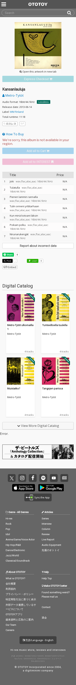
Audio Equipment (51, 544)
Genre (12, 512)
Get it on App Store (23, 488)
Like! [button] (34, 260)
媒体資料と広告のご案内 (20, 619)
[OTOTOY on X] (12, 478)
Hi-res (9, 518)
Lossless (43, 102)
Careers (10, 630)
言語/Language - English (39, 640)
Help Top (47, 578)
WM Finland (17, 112)
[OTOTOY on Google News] (64, 478)
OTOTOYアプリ (14, 614)
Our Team (11, 624)
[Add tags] (22, 123)
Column (46, 529)
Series (45, 518)
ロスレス (11, 123)
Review (46, 534)
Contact (46, 607)
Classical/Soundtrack (18, 560)
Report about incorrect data (38, 246)
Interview (47, 523)
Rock (8, 523)
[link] (38, 79)
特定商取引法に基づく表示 (21, 599)
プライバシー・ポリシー (20, 594)
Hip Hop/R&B (13, 544)
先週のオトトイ (50, 550)
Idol (8, 534)
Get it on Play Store (51, 488)
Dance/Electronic (15, 550)
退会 (44, 617)
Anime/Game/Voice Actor (20, 539)
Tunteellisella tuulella (54, 325)
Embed (11, 267)
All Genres (23, 512)
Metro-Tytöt (14, 95)
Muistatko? (13, 388)
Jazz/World (12, 555)
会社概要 (11, 583)
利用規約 (11, 588)
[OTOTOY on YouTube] (54, 478)
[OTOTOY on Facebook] (33, 478)
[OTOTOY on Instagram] (22, 478)
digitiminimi (33, 670)
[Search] (70, 13)
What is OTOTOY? (15, 578)
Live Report (48, 539)
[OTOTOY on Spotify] (43, 478)
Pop (8, 529)
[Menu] (4, 4)
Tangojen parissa (52, 388)
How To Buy (14, 134)
